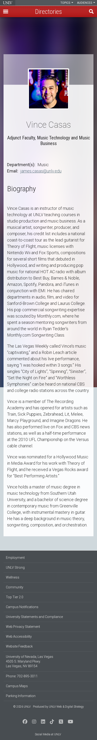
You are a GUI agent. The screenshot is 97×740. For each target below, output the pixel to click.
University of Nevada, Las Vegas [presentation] (7, 3)
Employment (15, 558)
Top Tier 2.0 (14, 597)
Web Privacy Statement (23, 627)
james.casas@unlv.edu (40, 171)
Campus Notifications (22, 607)
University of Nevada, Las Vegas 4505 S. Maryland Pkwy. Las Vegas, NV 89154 (29, 661)
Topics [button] (66, 2)
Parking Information (21, 696)
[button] (5, 11)
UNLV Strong (15, 567)
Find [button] (91, 11)
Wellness (12, 577)
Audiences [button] (85, 2)
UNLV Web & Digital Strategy (66, 706)
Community (14, 587)
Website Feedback (19, 646)
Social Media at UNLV (48, 734)
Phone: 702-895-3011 (22, 676)
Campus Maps (17, 686)
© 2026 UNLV (22, 706)
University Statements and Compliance (34, 617)
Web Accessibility (19, 636)
